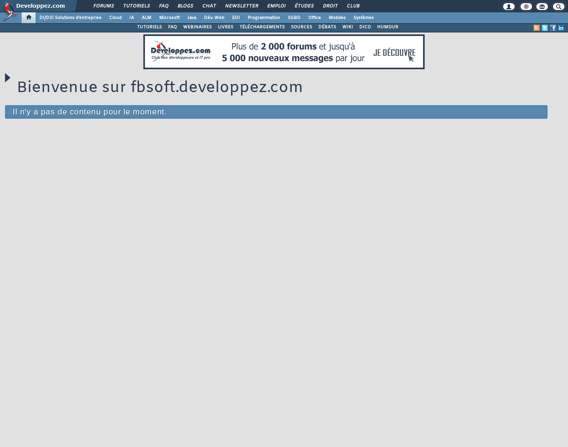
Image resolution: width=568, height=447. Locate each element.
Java (191, 17)
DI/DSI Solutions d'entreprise (70, 17)
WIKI (347, 27)
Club (353, 6)
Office (314, 17)
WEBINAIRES (197, 27)
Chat (208, 6)
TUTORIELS (149, 27)
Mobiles (337, 17)
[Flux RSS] (537, 28)
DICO (365, 27)
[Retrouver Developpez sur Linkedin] (561, 28)
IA (131, 17)
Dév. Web (214, 17)
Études (304, 6)
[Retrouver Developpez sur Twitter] (545, 28)
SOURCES (301, 27)
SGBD (294, 17)
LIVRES (225, 27)
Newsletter (241, 6)
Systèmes (364, 17)
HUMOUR (387, 27)
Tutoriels (136, 6)
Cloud (115, 17)
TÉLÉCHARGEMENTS (262, 27)
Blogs (185, 6)
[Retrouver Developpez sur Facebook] (553, 28)
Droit (330, 6)
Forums (103, 6)
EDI (236, 17)
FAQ (163, 6)
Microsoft (169, 17)
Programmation (264, 17)
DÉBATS (327, 27)
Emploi (276, 6)
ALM (146, 17)
